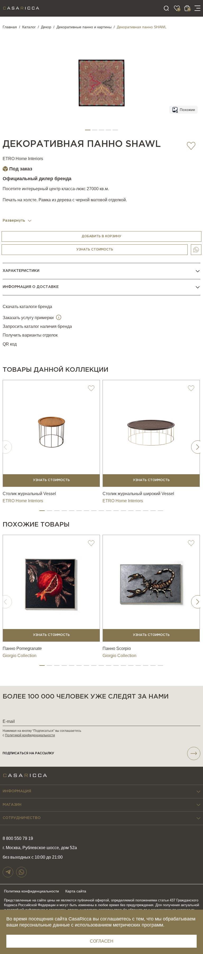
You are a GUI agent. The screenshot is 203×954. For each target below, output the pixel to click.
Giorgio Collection (19, 655)
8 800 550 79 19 (18, 838)
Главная (10, 27)
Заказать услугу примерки (29, 317)
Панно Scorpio (117, 648)
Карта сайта (75, 891)
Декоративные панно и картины (84, 27)
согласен (101, 941)
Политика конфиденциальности (31, 891)
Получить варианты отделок (30, 335)
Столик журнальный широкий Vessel (138, 493)
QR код (10, 344)
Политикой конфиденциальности (30, 735)
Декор (46, 27)
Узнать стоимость (94, 249)
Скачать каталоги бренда (27, 306)
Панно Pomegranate (22, 648)
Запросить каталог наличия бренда (37, 326)
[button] (42, 510)
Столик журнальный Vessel (29, 493)
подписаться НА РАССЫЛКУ (28, 753)
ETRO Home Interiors (23, 158)
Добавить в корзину (101, 236)
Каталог (29, 27)
